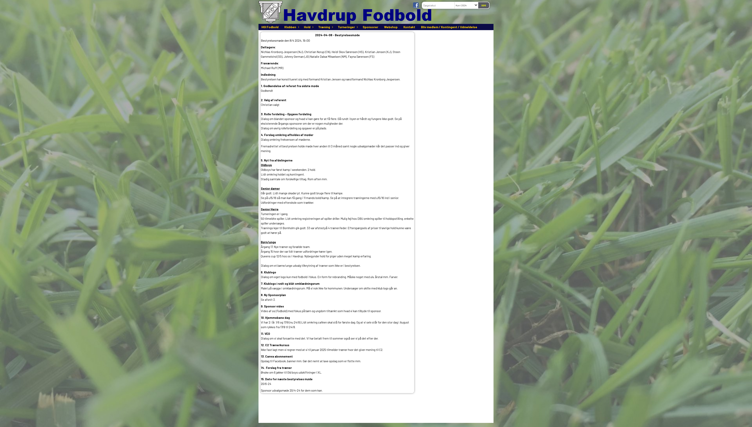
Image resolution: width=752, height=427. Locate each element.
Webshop (391, 27)
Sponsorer (370, 27)
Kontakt (409, 27)
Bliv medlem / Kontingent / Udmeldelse (449, 27)
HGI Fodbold (269, 27)
